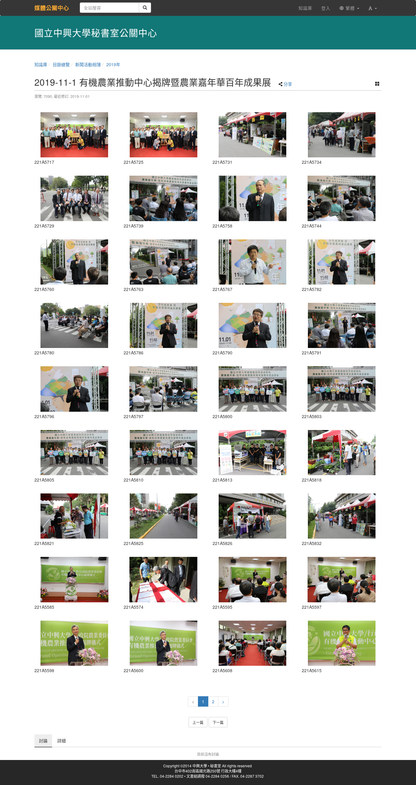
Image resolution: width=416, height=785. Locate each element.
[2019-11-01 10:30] (253, 643)
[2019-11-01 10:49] (74, 134)
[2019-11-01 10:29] (253, 579)
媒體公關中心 (51, 8)
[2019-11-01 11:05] (342, 134)
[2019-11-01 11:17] (253, 452)
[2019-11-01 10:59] (74, 198)
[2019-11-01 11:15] (253, 388)
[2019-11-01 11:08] (164, 262)
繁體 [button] (350, 8)
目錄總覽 (61, 64)
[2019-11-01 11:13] (74, 388)
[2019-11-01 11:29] (253, 516)
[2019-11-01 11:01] (253, 134)
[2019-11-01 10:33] (342, 643)
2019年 (113, 64)
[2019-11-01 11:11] (342, 262)
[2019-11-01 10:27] (74, 579)
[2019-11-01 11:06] (164, 198)
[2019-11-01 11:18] (342, 452)
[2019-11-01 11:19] (74, 516)
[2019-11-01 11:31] (342, 516)
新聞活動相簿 (88, 64)
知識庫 (40, 64)
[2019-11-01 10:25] (164, 579)
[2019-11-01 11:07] (253, 198)
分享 (288, 84)
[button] (373, 8)
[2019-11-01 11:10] (253, 262)
